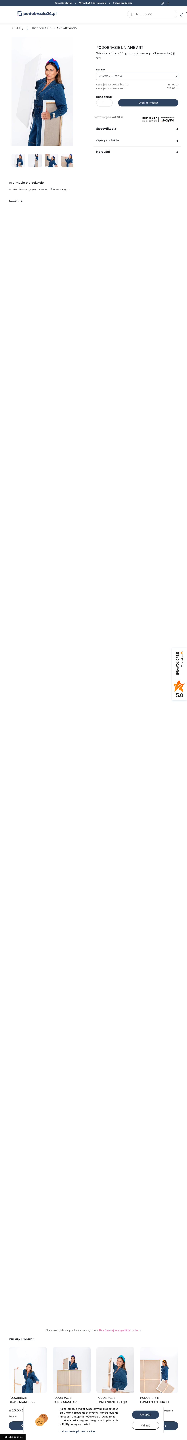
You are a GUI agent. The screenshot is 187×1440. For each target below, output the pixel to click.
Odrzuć (145, 1425)
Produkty (17, 28)
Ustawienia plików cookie (77, 1431)
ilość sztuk (104, 97)
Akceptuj (145, 1414)
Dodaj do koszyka (148, 103)
